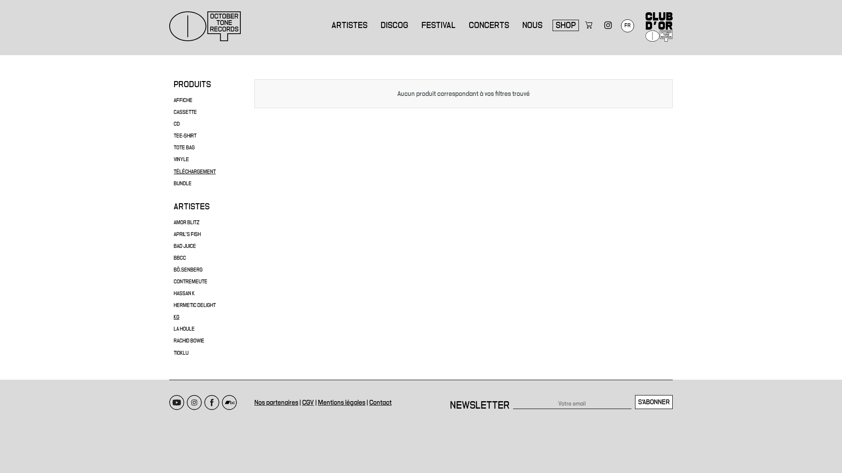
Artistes (349, 25)
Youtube (176, 402)
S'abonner (654, 402)
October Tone (205, 26)
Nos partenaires (276, 402)
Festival (438, 25)
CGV (308, 402)
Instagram (194, 402)
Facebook (211, 402)
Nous (532, 25)
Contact (380, 402)
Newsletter (480, 405)
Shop (566, 25)
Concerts (489, 25)
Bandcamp (229, 402)
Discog (394, 25)
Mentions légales (341, 402)
